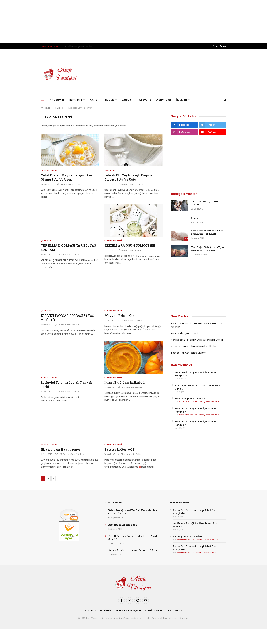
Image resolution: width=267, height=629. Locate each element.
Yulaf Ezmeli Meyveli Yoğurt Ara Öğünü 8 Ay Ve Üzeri (66, 177)
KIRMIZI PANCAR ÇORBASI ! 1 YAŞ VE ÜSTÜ (67, 318)
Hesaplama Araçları (128, 610)
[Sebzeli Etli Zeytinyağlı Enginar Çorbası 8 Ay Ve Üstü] (133, 150)
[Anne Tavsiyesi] (60, 74)
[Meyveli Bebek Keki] (133, 290)
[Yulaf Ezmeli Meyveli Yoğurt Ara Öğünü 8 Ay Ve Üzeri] (70, 150)
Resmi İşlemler (154, 610)
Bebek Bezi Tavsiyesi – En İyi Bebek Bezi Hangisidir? (207, 232)
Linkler (195, 218)
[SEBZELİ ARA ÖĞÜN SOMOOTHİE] (133, 220)
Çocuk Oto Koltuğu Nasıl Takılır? (204, 203)
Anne (93, 100)
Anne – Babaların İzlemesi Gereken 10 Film (193, 346)
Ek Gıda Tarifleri (49, 170)
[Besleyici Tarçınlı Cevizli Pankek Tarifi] (70, 357)
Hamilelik (75, 100)
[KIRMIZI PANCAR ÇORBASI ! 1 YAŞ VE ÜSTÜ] (70, 290)
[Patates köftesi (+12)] (133, 424)
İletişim (181, 100)
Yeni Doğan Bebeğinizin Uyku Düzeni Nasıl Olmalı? (208, 249)
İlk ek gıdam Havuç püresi (61, 449)
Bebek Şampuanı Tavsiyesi (190, 398)
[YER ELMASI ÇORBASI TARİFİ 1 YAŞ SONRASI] (70, 220)
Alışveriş (145, 100)
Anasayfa (57, 100)
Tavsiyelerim (175, 610)
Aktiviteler (163, 100)
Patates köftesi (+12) (119, 449)
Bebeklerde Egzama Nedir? (78, 46)
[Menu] (42, 99)
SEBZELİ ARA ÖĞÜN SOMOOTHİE (129, 245)
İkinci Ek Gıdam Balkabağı (124, 382)
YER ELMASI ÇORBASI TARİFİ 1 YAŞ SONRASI (68, 247)
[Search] (224, 99)
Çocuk (126, 100)
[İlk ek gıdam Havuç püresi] (70, 424)
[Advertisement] (92, 21)
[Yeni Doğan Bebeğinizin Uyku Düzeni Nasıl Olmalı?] (179, 251)
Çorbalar (109, 170)
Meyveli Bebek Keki (120, 316)
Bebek (109, 100)
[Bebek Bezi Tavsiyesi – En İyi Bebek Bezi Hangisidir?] (179, 235)
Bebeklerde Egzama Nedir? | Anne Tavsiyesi (199, 401)
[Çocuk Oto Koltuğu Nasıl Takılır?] (179, 205)
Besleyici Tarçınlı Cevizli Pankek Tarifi (66, 384)
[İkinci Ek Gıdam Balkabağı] (133, 357)
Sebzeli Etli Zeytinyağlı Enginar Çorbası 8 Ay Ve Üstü (128, 177)
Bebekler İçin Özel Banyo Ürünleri (188, 352)
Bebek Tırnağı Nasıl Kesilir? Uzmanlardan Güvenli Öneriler (132, 512)
